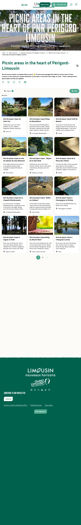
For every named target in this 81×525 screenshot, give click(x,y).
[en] (35, 5)
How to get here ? (40, 411)
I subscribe (8, 399)
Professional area (36, 405)
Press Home (49, 405)
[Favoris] (76, 4)
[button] (71, 4)
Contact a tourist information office (15, 405)
